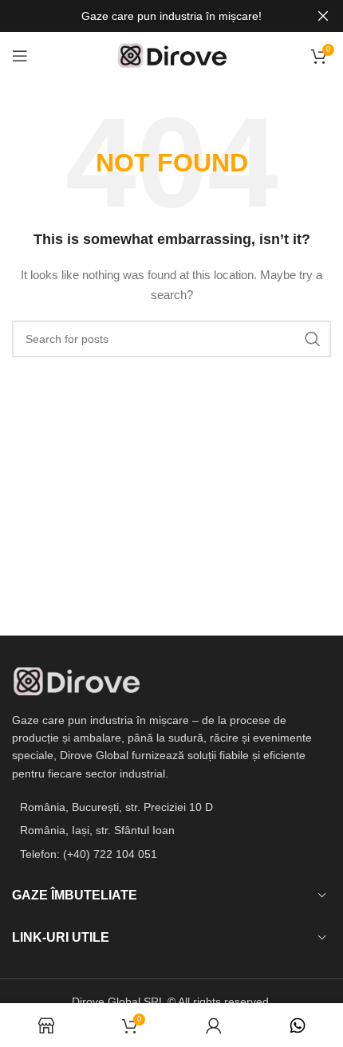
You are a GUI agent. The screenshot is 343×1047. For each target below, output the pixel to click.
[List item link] (171, 854)
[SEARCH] (312, 339)
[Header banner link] (147, 16)
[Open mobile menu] (20, 56)
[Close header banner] (323, 16)
